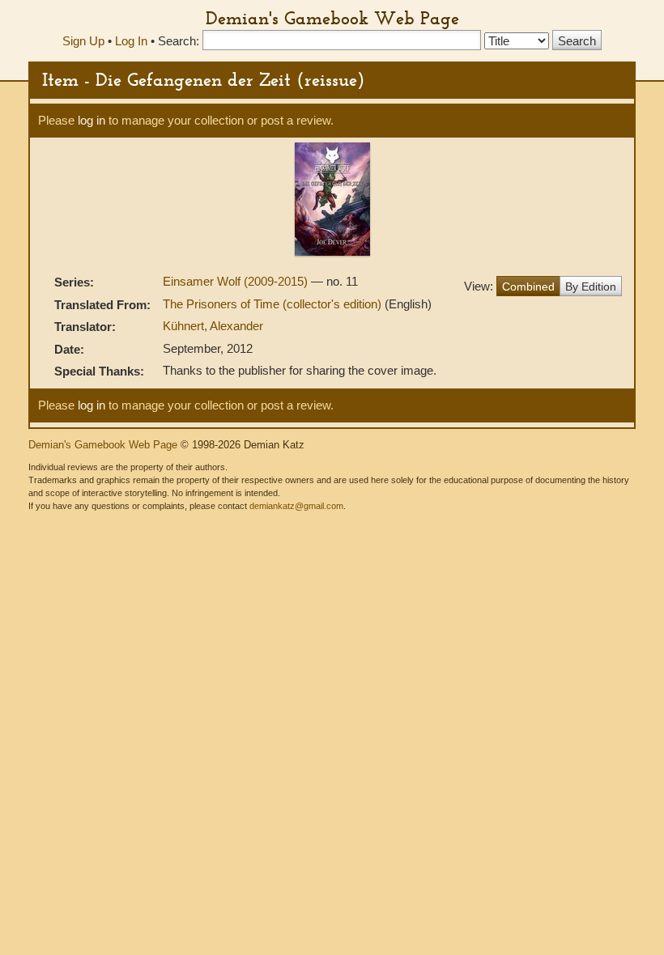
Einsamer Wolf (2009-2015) (237, 281)
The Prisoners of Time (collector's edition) (274, 304)
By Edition (590, 286)
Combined (528, 286)
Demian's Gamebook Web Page (332, 17)
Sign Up (83, 41)
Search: (178, 41)
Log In (131, 41)
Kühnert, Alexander (213, 326)
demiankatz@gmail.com (296, 506)
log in (91, 120)
